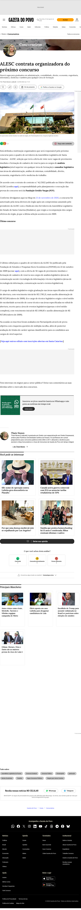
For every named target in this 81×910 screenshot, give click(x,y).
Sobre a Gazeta (67, 840)
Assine (4, 877)
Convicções (25, 849)
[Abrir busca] (38, 20)
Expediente (66, 849)
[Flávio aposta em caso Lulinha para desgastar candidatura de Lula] (40, 599)
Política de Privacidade (9, 899)
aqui (16, 186)
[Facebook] (18, 826)
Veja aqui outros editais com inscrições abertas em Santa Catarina (32, 341)
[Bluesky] (68, 826)
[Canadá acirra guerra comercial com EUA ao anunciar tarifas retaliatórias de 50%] (56, 472)
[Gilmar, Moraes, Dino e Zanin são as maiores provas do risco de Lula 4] (12, 637)
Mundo (4, 849)
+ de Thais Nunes (19, 447)
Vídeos (4, 866)
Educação (5, 858)
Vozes (21, 27)
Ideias (63, 27)
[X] (23, 826)
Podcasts (5, 862)
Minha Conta (6, 882)
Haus (44, 840)
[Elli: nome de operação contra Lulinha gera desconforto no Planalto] (18, 472)
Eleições (55, 27)
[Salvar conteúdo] (15, 87)
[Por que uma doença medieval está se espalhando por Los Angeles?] (18, 512)
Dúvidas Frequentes (8, 886)
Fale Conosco (6, 890)
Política (46, 27)
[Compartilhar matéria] (10, 87)
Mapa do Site (20, 903)
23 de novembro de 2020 (47, 197)
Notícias (4, 27)
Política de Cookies (8, 903)
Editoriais (37, 27)
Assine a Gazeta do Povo (70, 858)
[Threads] (51, 826)
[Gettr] (62, 826)
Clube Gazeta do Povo (49, 853)
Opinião (24, 845)
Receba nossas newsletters (67, 863)
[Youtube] (40, 826)
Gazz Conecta (46, 849)
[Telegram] (57, 826)
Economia (72, 27)
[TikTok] (46, 826)
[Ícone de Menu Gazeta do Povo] (4, 19)
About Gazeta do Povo (69, 845)
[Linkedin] (35, 826)
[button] (37, 576)
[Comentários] (3, 87)
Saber (29, 27)
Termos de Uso (23, 899)
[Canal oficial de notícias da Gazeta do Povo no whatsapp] (12, 826)
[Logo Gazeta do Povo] (21, 20)
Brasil (4, 845)
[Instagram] (29, 826)
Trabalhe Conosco (68, 853)
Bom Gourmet (46, 845)
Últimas (13, 27)
